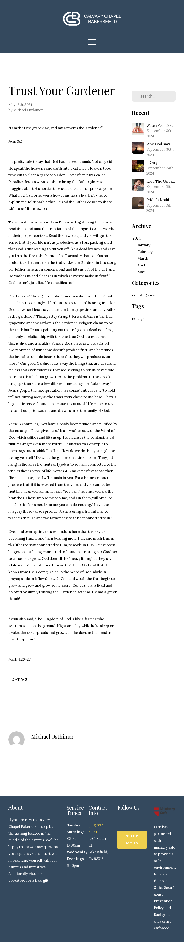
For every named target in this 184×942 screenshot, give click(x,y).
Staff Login (132, 839)
